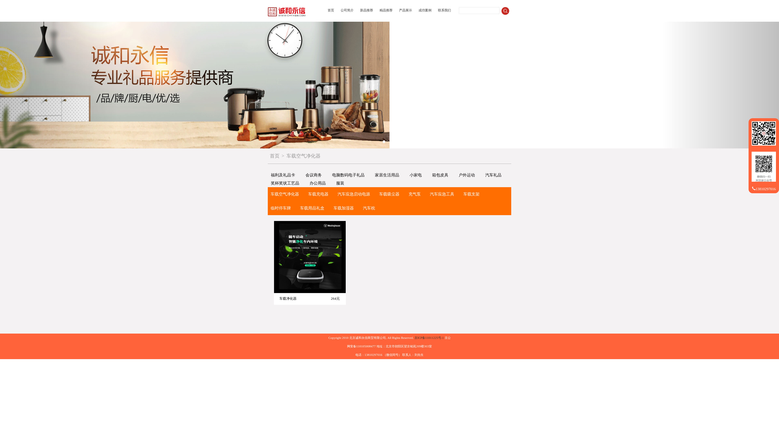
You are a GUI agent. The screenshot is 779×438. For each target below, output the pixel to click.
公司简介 (347, 10)
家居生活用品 (387, 175)
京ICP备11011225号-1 (429, 337)
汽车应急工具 (442, 194)
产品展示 (405, 10)
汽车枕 (369, 208)
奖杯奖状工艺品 (285, 183)
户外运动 (467, 175)
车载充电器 (318, 194)
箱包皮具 (440, 175)
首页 (331, 10)
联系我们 (444, 10)
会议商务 (314, 175)
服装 (340, 183)
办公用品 (318, 183)
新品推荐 (366, 10)
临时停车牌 (281, 208)
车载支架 (471, 194)
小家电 (416, 175)
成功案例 (425, 10)
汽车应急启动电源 (354, 194)
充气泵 (415, 194)
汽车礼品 (493, 175)
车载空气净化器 (285, 194)
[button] (58, 85)
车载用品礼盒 (312, 208)
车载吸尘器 (389, 194)
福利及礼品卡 (283, 175)
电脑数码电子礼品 (348, 175)
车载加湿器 (344, 208)
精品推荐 (386, 10)
